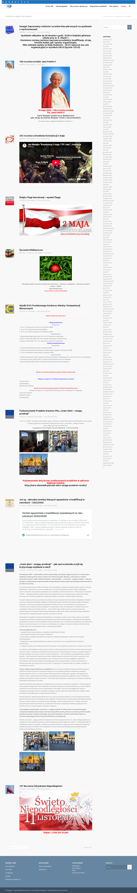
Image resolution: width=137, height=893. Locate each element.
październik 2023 (108, 111)
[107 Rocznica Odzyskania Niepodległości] (9, 789)
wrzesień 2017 (107, 256)
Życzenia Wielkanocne (31, 250)
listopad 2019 (107, 198)
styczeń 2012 (107, 412)
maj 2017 (106, 265)
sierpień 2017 (107, 258)
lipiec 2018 (106, 235)
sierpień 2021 (107, 159)
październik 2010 (108, 445)
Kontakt (7, 876)
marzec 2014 (107, 352)
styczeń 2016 (107, 302)
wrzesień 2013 (107, 366)
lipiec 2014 (106, 343)
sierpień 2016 (107, 286)
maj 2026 (106, 46)
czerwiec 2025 (107, 69)
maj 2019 (106, 212)
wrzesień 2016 (107, 284)
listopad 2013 (107, 362)
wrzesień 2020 (107, 178)
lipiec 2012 (106, 399)
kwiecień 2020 (107, 187)
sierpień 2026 (107, 40)
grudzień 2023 (107, 106)
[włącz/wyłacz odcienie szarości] (9, 2)
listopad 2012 (107, 389)
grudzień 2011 (107, 415)
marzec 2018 (107, 242)
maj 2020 (106, 184)
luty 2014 (106, 355)
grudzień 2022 (107, 132)
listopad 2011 (107, 417)
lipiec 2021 (106, 162)
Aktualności (119, 16)
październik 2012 (108, 392)
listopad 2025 (107, 58)
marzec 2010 (107, 458)
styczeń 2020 (107, 194)
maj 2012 (106, 403)
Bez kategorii (31, 32)
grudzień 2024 (107, 81)
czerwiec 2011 (107, 426)
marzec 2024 (107, 102)
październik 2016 (108, 281)
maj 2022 (106, 143)
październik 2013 (108, 364)
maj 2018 (106, 237)
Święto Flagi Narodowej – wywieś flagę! (40, 197)
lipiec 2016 (106, 288)
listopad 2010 (107, 442)
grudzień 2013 (107, 359)
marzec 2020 (107, 189)
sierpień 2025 (107, 65)
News (74, 870)
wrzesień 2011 (107, 422)
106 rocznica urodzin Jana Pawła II (37, 61)
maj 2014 (106, 348)
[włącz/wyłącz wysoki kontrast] (12, 2)
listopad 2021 (107, 155)
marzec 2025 (107, 76)
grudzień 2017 (107, 249)
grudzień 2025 (107, 56)
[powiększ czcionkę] (3, 2)
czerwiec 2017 (107, 263)
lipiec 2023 (106, 118)
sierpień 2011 (107, 424)
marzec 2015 (107, 325)
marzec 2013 (107, 380)
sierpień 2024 (107, 90)
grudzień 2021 (107, 152)
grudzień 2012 (107, 387)
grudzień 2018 (107, 224)
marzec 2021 (107, 168)
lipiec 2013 (106, 371)
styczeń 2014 (107, 357)
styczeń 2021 (107, 171)
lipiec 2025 (106, 67)
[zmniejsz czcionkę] (6, 2)
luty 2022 (106, 150)
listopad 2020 (107, 175)
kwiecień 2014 (107, 350)
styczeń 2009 (107, 465)
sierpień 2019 (107, 205)
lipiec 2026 (106, 42)
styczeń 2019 (107, 221)
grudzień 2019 (107, 196)
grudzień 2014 (107, 332)
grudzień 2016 (107, 277)
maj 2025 (106, 72)
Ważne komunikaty (45, 866)
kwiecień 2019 (107, 214)
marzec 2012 (107, 408)
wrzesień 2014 (107, 339)
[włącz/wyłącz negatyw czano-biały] (15, 2)
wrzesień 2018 (107, 231)
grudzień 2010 (107, 440)
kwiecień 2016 (107, 295)
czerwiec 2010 (107, 452)
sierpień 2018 (107, 233)
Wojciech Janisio (45, 32)
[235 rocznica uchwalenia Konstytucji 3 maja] (9, 139)
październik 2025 (108, 60)
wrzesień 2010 (107, 447)
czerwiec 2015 (107, 318)
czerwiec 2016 (107, 290)
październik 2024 (108, 86)
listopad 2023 (107, 109)
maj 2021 (106, 164)
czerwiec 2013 (107, 373)
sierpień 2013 (107, 369)
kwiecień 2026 (107, 49)
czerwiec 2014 (107, 346)
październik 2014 (108, 336)
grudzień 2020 (107, 173)
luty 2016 (106, 300)
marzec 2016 (107, 297)
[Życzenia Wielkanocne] (9, 253)
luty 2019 (106, 219)
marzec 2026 (107, 51)
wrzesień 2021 (107, 157)
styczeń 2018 (107, 247)
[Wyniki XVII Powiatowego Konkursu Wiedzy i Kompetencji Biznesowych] (9, 309)
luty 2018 (106, 244)
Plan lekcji (8, 869)
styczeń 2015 (107, 330)
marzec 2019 (107, 217)
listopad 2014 (107, 334)
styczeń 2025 (107, 79)
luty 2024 (106, 104)
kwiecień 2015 (107, 323)
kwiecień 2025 (107, 74)
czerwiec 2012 (107, 401)
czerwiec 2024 (107, 95)
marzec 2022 (107, 148)
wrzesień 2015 (107, 311)
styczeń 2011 (107, 438)
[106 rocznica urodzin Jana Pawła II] (9, 65)
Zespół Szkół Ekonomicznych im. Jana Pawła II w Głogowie (29, 890)
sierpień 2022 (107, 138)
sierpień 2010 (107, 449)
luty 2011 (106, 435)
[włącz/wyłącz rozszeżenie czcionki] (25, 2)
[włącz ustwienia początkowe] (28, 2)
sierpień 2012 (107, 396)
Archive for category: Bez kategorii (18, 16)
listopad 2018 (107, 226)
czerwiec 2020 (107, 182)
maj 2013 (106, 376)
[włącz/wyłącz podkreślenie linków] (22, 2)
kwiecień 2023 (107, 125)
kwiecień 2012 (107, 405)
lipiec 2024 (106, 92)
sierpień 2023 (107, 115)
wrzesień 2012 (107, 394)
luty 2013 (106, 382)
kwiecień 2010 (107, 456)
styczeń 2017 (107, 274)
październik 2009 (108, 463)
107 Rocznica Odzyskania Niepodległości (40, 786)
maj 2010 (106, 454)
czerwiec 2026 (107, 44)
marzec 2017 (107, 270)
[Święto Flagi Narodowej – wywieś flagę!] (9, 201)
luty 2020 (106, 191)
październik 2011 (108, 419)
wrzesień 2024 (107, 88)
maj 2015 (106, 320)
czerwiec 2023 (107, 120)
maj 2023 (106, 122)
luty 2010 (106, 461)
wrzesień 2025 (107, 63)
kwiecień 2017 (107, 267)
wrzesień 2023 (107, 113)
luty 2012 (106, 410)
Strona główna (10, 866)
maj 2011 (106, 428)
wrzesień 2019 (107, 203)
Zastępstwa (9, 873)
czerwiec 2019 (107, 210)
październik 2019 (108, 201)
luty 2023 (106, 129)
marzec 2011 (107, 433)
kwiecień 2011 (107, 431)
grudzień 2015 (107, 304)
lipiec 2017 (106, 260)
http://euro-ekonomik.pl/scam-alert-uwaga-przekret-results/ (56, 485)
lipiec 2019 (106, 208)
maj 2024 (106, 97)
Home (112, 16)
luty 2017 (106, 272)
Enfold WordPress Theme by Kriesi (57, 890)
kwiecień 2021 (107, 166)
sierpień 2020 (107, 180)
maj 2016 (106, 293)
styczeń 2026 (107, 53)
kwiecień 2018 (107, 240)
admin (42, 64)
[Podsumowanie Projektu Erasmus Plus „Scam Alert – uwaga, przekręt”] (9, 414)
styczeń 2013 (107, 385)
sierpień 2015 (107, 313)
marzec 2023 (107, 127)
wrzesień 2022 (107, 136)
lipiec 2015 (106, 316)
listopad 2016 (107, 279)
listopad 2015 (107, 306)
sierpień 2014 (107, 341)
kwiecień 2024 (107, 99)
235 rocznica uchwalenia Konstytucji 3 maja (42, 135)
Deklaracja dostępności (12, 879)
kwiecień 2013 (107, 378)
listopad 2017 (107, 251)
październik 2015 (108, 309)
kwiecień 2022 (107, 145)
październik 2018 (108, 228)
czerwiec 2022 (107, 141)
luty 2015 (106, 327)
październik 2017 (108, 254)
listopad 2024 (107, 83)
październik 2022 (108, 134)
